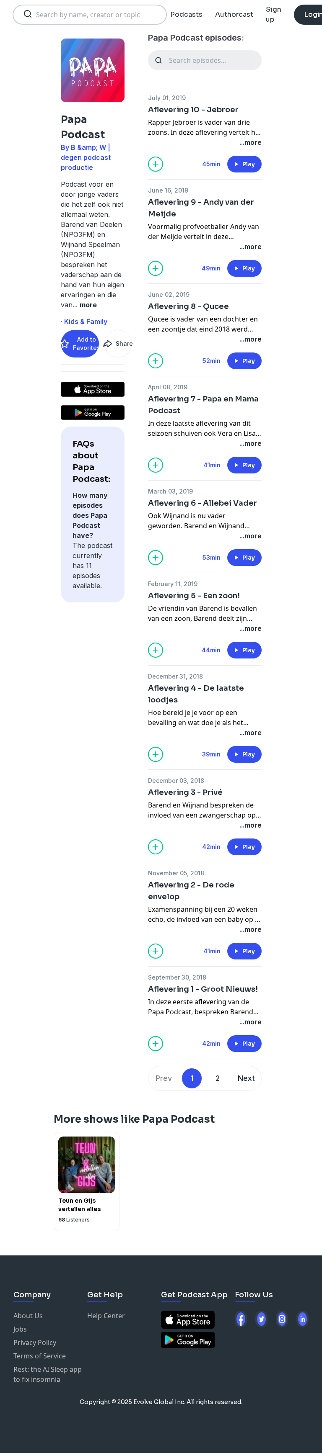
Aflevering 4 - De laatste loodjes (196, 694)
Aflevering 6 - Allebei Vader (202, 503)
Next (246, 1078)
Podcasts (186, 14)
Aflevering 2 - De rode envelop (191, 890)
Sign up (273, 14)
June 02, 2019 (169, 294)
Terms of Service (39, 1355)
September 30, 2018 (177, 977)
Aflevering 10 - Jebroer (193, 109)
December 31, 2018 (175, 676)
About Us (28, 1315)
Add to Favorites (86, 343)
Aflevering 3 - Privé (185, 792)
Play (248, 164)
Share (124, 343)
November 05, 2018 (176, 873)
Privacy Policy (34, 1342)
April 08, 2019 (167, 387)
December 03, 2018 (176, 780)
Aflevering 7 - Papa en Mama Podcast (203, 404)
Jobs (20, 1329)
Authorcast (234, 14)
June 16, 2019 (168, 190)
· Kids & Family (84, 321)
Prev (164, 1078)
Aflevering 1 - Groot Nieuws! (203, 989)
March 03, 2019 (170, 491)
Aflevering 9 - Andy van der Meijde (201, 208)
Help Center (106, 1315)
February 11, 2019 (172, 583)
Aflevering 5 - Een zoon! (194, 595)
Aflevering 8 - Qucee (188, 306)
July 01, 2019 (167, 97)
